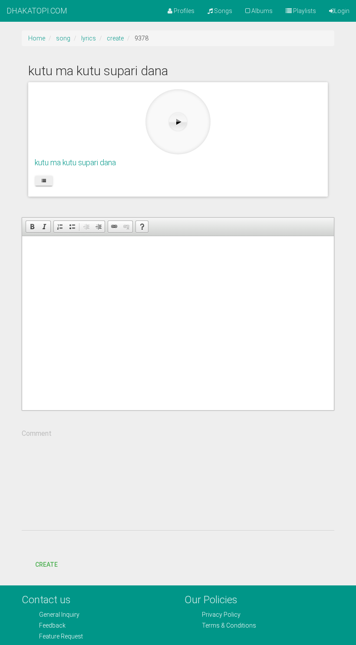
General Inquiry (59, 614)
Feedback (52, 625)
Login (341, 10)
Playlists (304, 10)
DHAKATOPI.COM (37, 10)
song (63, 38)
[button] (32, 226)
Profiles (183, 10)
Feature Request (61, 636)
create (115, 38)
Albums (261, 10)
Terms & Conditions (229, 625)
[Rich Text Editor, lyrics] (178, 323)
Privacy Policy (221, 614)
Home (36, 38)
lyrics (88, 38)
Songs (222, 10)
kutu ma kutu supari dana (75, 162)
